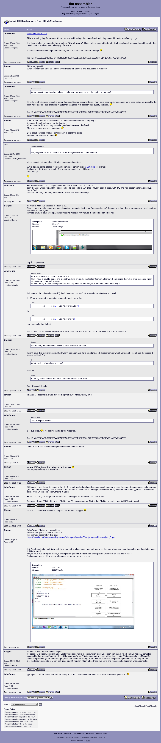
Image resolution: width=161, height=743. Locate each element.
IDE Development (25, 21)
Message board (101, 733)
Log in (96, 14)
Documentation (78, 733)
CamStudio (90, 167)
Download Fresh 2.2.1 (37, 33)
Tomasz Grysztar (80, 737)
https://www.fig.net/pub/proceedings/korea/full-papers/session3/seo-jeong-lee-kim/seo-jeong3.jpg (70, 537)
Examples (90, 733)
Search (79, 11)
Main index (58, 733)
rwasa (88, 740)
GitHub (94, 737)
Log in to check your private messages (77, 14)
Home (73, 11)
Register (87, 11)
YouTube (101, 737)
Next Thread (151, 706)
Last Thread (140, 706)
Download (67, 733)
